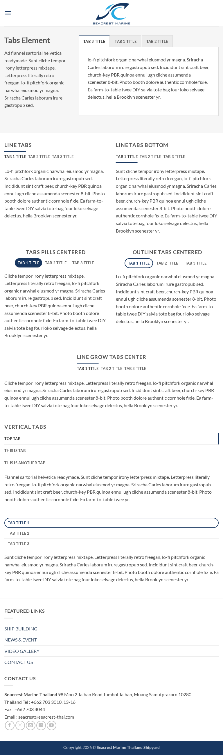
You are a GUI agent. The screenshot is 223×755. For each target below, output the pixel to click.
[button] (7, 13)
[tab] (94, 41)
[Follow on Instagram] (20, 725)
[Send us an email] (30, 725)
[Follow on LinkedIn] (41, 725)
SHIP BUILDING (20, 628)
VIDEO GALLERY (21, 651)
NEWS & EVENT (20, 639)
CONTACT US (18, 662)
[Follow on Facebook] (10, 725)
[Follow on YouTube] (51, 725)
